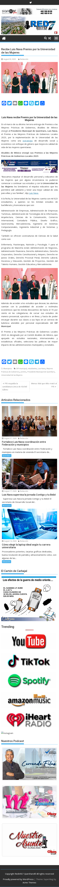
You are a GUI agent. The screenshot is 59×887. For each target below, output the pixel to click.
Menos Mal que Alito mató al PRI (44, 385)
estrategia (28, 140)
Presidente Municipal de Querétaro (41, 372)
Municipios (7, 368)
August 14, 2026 (10, 541)
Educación (6, 562)
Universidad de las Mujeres (11, 375)
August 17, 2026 (10, 491)
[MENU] (56, 38)
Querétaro (7, 456)
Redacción (24, 59)
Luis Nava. (34, 193)
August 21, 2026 (10, 438)
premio (23, 372)
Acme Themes (29, 882)
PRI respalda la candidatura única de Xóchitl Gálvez (14, 386)
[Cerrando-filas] (29, 764)
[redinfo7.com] (29, 33)
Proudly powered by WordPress (18, 879)
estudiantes (32, 368)
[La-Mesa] (29, 801)
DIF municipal (21, 368)
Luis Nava (41, 368)
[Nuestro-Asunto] (29, 840)
